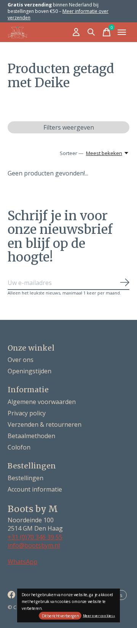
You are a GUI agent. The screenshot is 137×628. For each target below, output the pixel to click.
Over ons (20, 360)
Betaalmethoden (31, 436)
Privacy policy (27, 413)
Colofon (19, 447)
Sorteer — (71, 153)
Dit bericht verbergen (60, 616)
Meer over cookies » (99, 615)
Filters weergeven (68, 127)
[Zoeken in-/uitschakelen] (91, 32)
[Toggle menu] (121, 32)
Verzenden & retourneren (44, 424)
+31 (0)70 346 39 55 (35, 537)
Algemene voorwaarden (42, 402)
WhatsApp (22, 562)
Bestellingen (25, 478)
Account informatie (35, 489)
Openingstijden (29, 371)
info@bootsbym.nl (34, 545)
